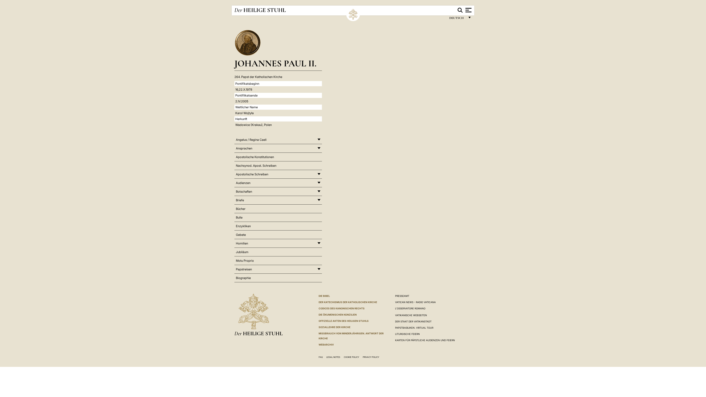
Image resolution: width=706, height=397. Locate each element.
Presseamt (402, 295)
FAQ (321, 357)
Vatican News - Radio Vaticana (415, 302)
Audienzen (243, 183)
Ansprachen (244, 148)
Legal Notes (333, 357)
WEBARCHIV (326, 344)
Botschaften (244, 191)
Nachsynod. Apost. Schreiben (256, 165)
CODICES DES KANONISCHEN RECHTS (342, 308)
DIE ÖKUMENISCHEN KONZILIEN (338, 314)
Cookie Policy (351, 357)
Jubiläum (242, 252)
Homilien (242, 243)
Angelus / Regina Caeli (251, 140)
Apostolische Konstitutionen (255, 157)
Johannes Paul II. (275, 63)
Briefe (240, 200)
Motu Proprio (245, 260)
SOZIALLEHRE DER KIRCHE (334, 327)
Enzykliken (243, 226)
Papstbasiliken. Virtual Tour (414, 327)
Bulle (239, 217)
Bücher (240, 209)
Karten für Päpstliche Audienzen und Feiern (425, 340)
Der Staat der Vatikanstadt (413, 321)
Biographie (243, 278)
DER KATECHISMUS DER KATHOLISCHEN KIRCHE (348, 302)
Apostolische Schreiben (252, 174)
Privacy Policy (371, 357)
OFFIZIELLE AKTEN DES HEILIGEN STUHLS (344, 320)
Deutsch (457, 19)
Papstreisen (244, 269)
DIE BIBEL (324, 295)
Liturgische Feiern (407, 333)
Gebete (241, 235)
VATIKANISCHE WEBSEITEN (411, 315)
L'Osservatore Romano (410, 308)
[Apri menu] (468, 10)
